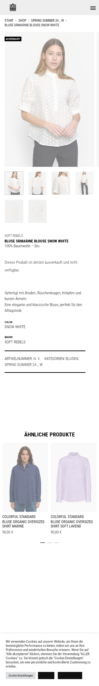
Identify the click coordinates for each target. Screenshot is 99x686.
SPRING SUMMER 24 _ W (47, 20)
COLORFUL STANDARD (18, 517)
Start (9, 20)
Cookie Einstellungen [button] (21, 675)
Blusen (72, 358)
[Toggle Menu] (93, 8)
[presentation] (5, 476)
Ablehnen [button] (46, 675)
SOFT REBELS (14, 236)
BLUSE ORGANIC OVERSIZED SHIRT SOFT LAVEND (72, 524)
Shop (22, 20)
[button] (42, 542)
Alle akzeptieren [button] (70, 675)
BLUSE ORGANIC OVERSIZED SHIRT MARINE (23, 524)
